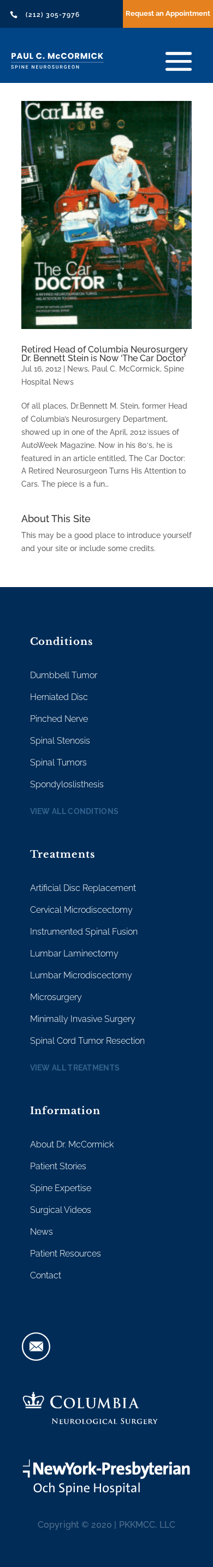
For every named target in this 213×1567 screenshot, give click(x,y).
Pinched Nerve (59, 719)
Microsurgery (56, 997)
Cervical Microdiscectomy (81, 910)
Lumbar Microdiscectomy (81, 975)
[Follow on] (36, 1346)
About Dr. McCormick (72, 1144)
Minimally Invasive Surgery (82, 1019)
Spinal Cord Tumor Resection (87, 1041)
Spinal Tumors (58, 762)
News (77, 368)
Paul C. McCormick (126, 368)
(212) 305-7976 (53, 15)
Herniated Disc (59, 697)
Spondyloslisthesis (67, 784)
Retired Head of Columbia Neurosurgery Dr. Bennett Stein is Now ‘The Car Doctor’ (104, 353)
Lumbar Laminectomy (74, 953)
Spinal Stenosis (60, 740)
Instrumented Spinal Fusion (84, 931)
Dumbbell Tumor (63, 675)
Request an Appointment (168, 13)
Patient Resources (65, 1253)
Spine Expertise (60, 1188)
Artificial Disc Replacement (83, 888)
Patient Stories (58, 1166)
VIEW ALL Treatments (75, 1067)
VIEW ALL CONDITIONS (74, 811)
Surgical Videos (60, 1210)
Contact (45, 1275)
